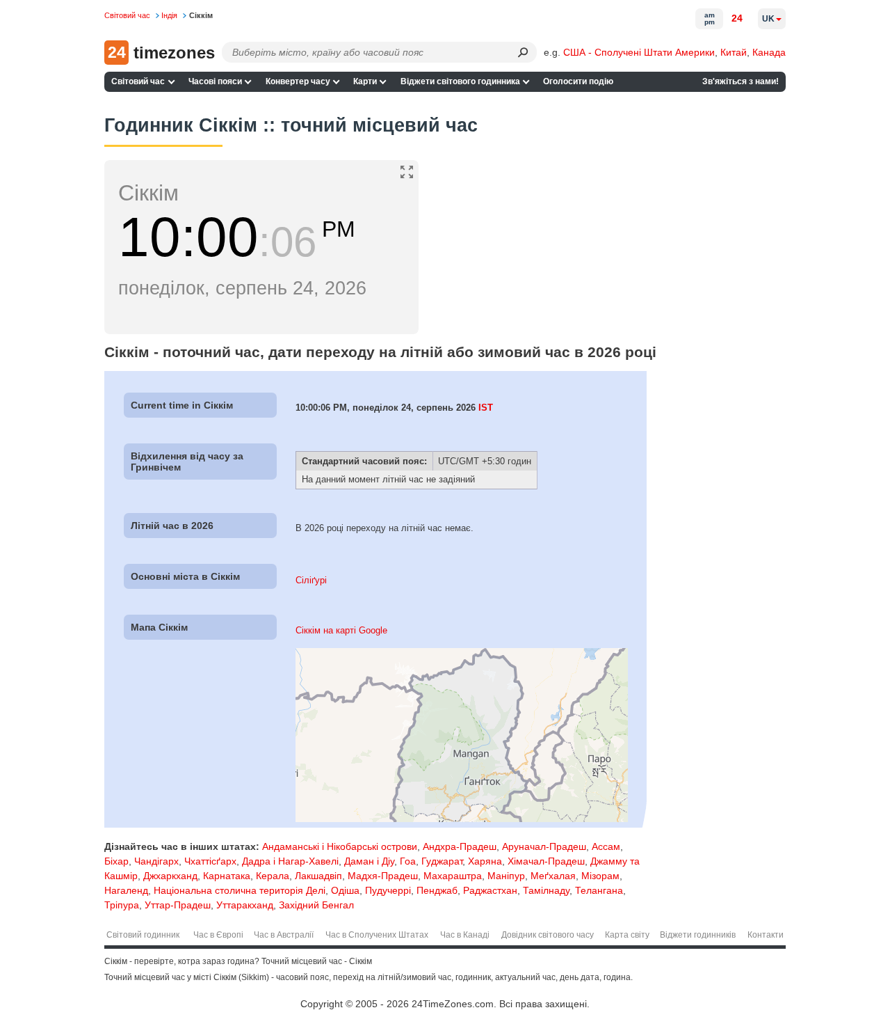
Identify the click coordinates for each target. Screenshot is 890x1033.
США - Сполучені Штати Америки (639, 52)
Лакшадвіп (318, 875)
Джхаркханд (170, 875)
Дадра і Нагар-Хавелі (290, 861)
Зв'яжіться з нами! (740, 81)
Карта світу (627, 935)
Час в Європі (218, 935)
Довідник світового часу (547, 935)
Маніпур (506, 875)
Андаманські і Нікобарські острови (339, 846)
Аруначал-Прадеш (544, 846)
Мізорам (600, 875)
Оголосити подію (578, 81)
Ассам (606, 846)
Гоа (408, 861)
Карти (365, 81)
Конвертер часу (298, 81)
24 (737, 18)
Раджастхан (490, 890)
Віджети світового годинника (460, 81)
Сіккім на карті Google (341, 630)
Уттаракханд (244, 904)
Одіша (345, 890)
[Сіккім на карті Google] (462, 819)
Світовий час (138, 81)
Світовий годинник (142, 935)
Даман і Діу (369, 861)
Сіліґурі (311, 580)
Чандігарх (156, 861)
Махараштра (452, 875)
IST (485, 407)
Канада (769, 52)
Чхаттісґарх (210, 861)
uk (768, 19)
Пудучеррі (388, 890)
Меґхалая (553, 875)
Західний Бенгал (316, 904)
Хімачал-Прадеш (546, 861)
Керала (272, 875)
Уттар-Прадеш (178, 904)
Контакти (765, 935)
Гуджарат (441, 861)
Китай (733, 52)
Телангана (599, 890)
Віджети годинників (698, 935)
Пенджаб (437, 890)
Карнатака (226, 875)
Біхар (116, 861)
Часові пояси (215, 81)
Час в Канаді (465, 935)
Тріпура (121, 904)
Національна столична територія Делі (239, 890)
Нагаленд (126, 890)
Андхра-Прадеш (459, 846)
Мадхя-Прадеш (383, 875)
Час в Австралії (284, 935)
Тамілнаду (546, 890)
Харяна (485, 861)
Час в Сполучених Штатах (376, 935)
